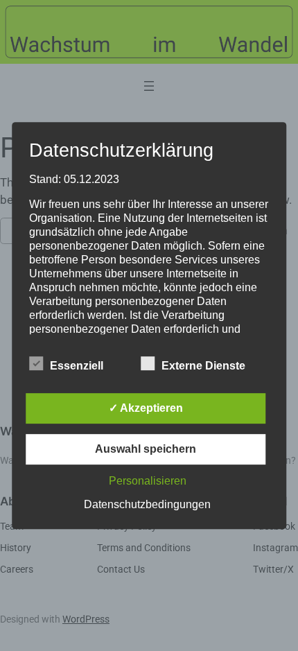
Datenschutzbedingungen (147, 504)
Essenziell (76, 366)
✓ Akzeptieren (146, 408)
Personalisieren (147, 481)
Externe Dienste (203, 366)
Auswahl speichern (145, 449)
